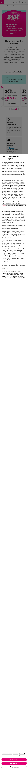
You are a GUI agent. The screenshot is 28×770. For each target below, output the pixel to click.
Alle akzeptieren (14, 759)
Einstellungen (15, 767)
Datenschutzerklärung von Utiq (17, 277)
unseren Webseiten (18, 216)
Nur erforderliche (14, 763)
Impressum (15, 753)
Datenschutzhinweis (7, 753)
